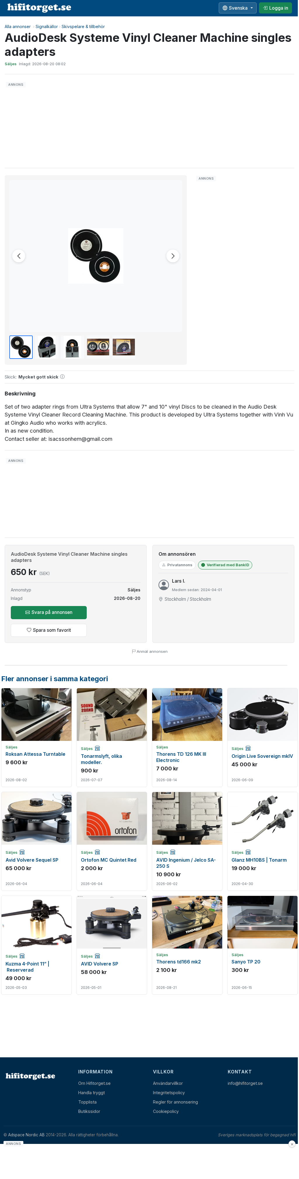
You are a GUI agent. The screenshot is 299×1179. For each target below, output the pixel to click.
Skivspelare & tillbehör (83, 26)
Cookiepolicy (166, 1111)
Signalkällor (47, 26)
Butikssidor (89, 1111)
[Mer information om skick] (62, 377)
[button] (96, 256)
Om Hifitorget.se (94, 1083)
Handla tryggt (91, 1092)
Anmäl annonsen (151, 651)
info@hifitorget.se (245, 1083)
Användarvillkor (168, 1083)
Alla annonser (18, 26)
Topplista (87, 1101)
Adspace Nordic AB (26, 1134)
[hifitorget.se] (39, 8)
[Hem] (30, 1076)
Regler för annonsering (175, 1101)
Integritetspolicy (169, 1092)
